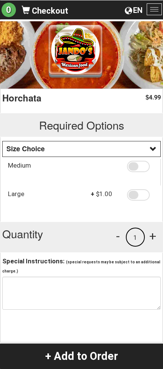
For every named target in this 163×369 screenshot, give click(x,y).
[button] (141, 166)
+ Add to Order (81, 356)
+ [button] (152, 236)
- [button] (118, 236)
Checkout (49, 11)
